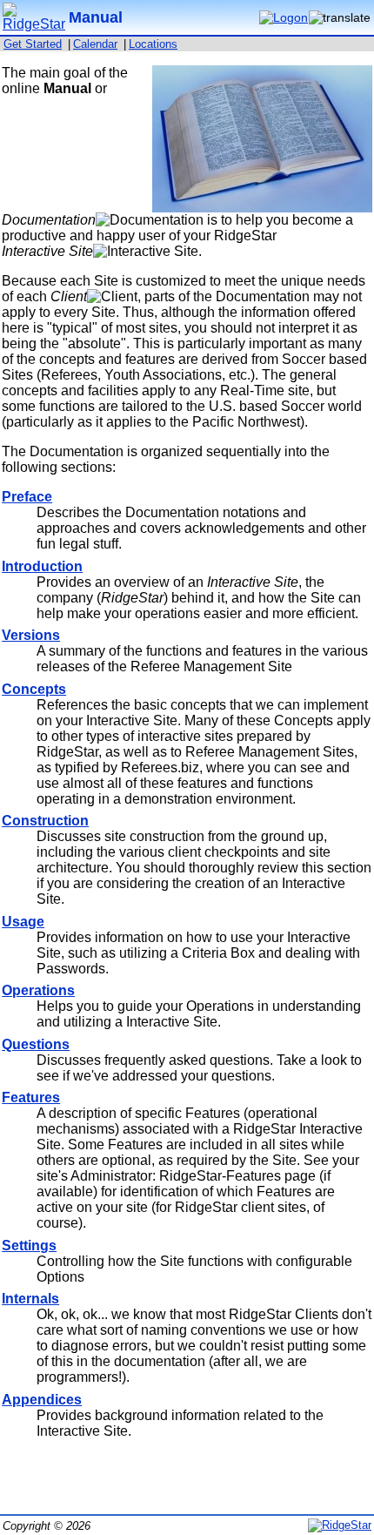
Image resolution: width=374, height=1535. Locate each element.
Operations (38, 990)
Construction (45, 820)
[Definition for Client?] (112, 297)
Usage (23, 921)
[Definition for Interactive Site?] (145, 251)
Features (31, 1097)
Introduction (42, 566)
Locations (153, 43)
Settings (29, 1245)
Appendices (42, 1399)
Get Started (32, 43)
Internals (30, 1298)
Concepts (34, 689)
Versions (31, 635)
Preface (27, 496)
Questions (36, 1044)
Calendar (95, 43)
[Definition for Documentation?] (150, 220)
